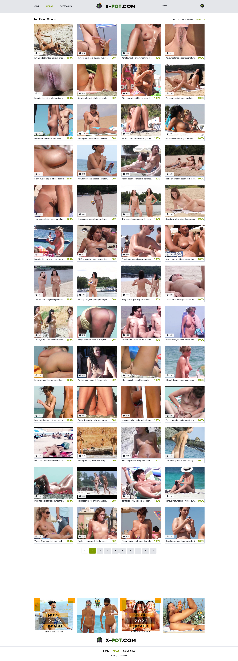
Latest (176, 19)
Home (36, 6)
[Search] (202, 5)
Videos (49, 6)
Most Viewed (187, 19)
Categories (66, 6)
